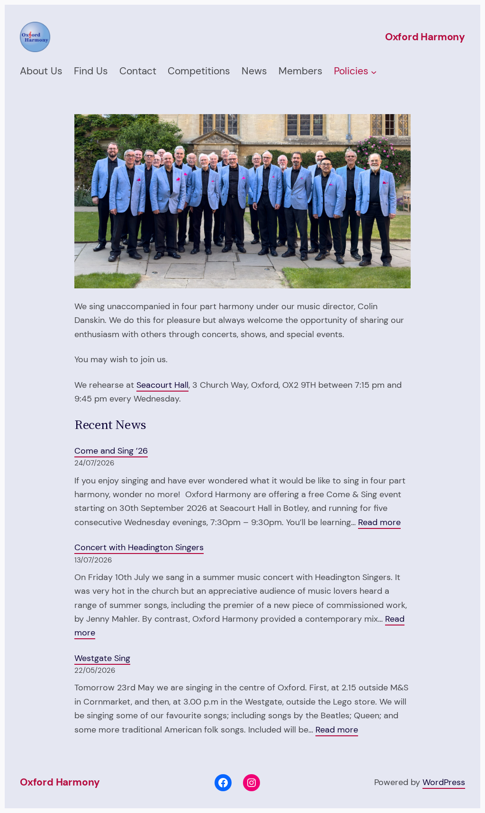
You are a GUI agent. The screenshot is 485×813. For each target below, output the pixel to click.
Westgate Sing (102, 658)
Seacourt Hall (162, 385)
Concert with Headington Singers (139, 547)
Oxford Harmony (425, 37)
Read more (379, 523)
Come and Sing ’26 (111, 450)
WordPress (443, 782)
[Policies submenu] (374, 71)
